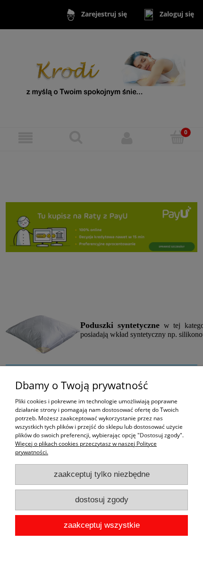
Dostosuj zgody (101, 499)
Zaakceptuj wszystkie (102, 525)
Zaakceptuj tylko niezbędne (102, 474)
